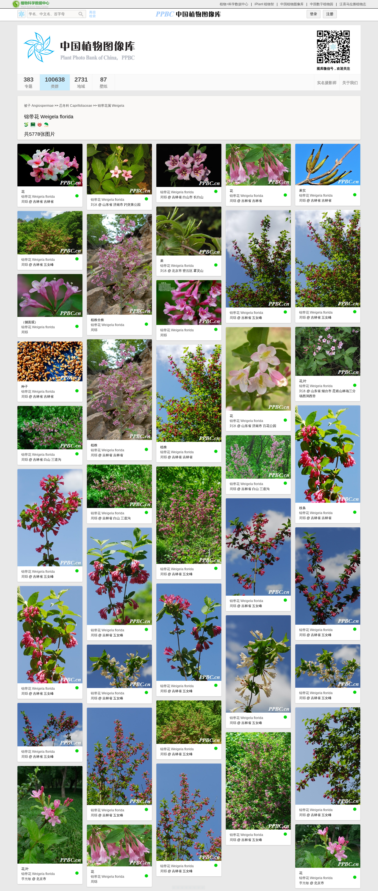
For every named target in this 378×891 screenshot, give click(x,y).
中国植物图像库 (292, 4)
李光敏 (26, 879)
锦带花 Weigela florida (38, 197)
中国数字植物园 (321, 4)
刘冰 (94, 205)
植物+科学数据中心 (234, 4)
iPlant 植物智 (264, 4)
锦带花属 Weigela (111, 106)
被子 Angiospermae (39, 106)
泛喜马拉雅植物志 (353, 4)
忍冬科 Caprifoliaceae (75, 106)
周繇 (24, 202)
